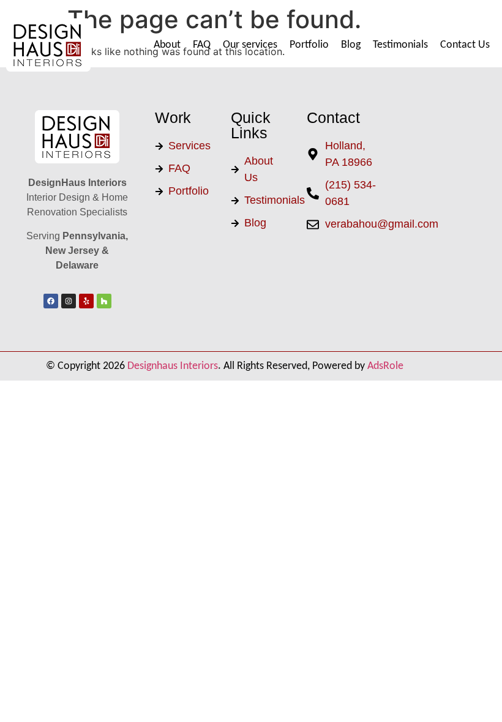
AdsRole (385, 366)
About (167, 45)
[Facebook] (50, 301)
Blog (351, 45)
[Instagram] (68, 301)
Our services (250, 45)
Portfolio (309, 45)
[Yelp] (86, 301)
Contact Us (465, 45)
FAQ (202, 45)
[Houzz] (104, 301)
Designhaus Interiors (172, 366)
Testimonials (400, 45)
